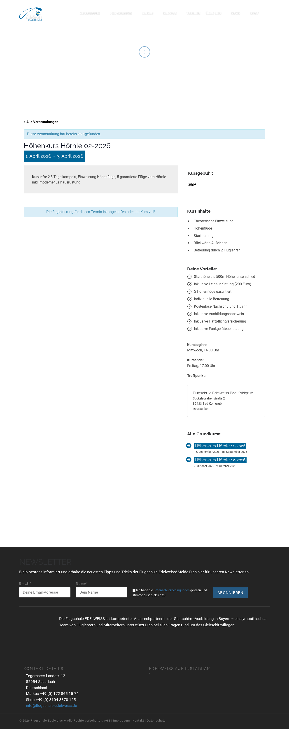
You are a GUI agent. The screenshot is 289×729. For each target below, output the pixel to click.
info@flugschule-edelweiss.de (51, 705)
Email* (25, 583)
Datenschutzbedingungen (172, 590)
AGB (107, 720)
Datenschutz (156, 720)
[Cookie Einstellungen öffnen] (10, 723)
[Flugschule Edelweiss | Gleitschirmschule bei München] (30, 13)
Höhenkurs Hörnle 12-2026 (220, 459)
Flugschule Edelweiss (47, 720)
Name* (82, 583)
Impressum (121, 720)
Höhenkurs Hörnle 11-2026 (220, 445)
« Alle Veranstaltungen (41, 122)
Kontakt (138, 720)
